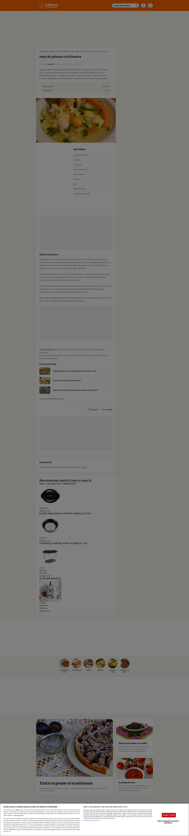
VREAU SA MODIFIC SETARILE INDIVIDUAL (168, 822)
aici (25, 826)
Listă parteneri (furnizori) (91, 820)
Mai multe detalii (19, 815)
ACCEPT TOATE (169, 815)
